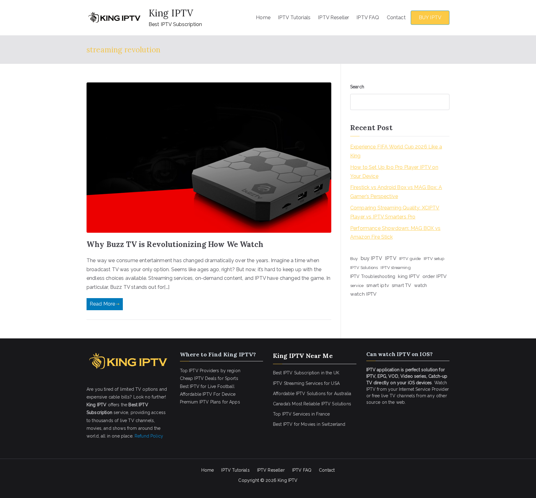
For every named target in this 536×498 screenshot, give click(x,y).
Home (263, 17)
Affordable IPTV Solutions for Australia (312, 393)
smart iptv (377, 285)
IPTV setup (434, 258)
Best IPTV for (286, 424)
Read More (102, 304)
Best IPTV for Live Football (207, 386)
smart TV (401, 285)
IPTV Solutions (364, 267)
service (357, 285)
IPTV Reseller (333, 17)
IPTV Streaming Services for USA (306, 383)
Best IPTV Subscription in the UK (306, 372)
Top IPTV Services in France (301, 414)
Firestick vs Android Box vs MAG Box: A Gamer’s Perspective (396, 191)
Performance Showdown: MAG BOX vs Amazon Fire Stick (395, 232)
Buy (354, 258)
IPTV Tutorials (294, 17)
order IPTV (434, 276)
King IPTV (171, 13)
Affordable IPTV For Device (208, 394)
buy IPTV (371, 258)
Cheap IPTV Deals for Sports (209, 378)
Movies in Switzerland (323, 424)
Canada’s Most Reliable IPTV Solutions (312, 403)
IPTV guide (410, 258)
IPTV (390, 258)
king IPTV (408, 276)
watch (420, 285)
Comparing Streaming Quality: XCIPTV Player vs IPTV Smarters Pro (395, 212)
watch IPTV (363, 294)
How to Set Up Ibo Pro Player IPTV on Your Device (394, 171)
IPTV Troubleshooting (372, 276)
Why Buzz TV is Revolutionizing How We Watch (175, 244)
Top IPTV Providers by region (210, 370)
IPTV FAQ (367, 17)
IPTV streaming (395, 267)
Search (357, 86)
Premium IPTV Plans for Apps (210, 401)
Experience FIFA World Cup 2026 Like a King (396, 151)
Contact (396, 17)
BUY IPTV (430, 17)
